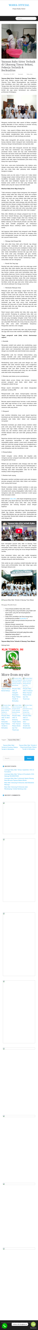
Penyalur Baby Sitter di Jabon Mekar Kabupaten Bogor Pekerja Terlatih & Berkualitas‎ (5, 722)
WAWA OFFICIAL (19, 5)
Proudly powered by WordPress (10, 1323)
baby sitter (13, 499)
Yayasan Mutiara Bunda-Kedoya (6, 690)
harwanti (20, 74)
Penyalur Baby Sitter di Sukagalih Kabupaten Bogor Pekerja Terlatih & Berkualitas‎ (16, 695)
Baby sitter (30, 74)
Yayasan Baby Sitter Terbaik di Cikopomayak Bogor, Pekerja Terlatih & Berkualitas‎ (28, 747)
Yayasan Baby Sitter (13, 740)
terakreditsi (23, 618)
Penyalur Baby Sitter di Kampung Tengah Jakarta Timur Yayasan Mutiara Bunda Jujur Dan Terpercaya (16, 723)
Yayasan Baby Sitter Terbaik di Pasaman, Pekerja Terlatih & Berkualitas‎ (9, 747)
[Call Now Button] (4, 1326)
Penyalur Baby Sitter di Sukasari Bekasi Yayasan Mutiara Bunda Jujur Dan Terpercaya (28, 694)
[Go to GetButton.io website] (33, 1328)
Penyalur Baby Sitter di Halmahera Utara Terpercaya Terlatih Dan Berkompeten (27, 722)
